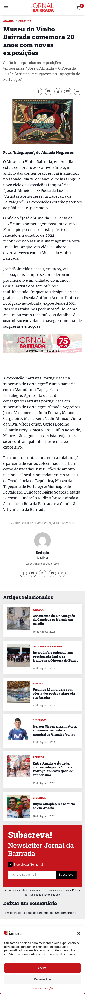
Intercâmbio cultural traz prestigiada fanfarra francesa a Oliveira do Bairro (55, 656)
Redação (42, 553)
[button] (79, 933)
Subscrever (66, 874)
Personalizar (42, 979)
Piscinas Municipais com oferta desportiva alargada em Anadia (54, 693)
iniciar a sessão (25, 913)
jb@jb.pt (42, 557)
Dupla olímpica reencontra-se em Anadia (54, 806)
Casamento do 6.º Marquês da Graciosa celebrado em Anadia (54, 619)
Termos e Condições (42, 988)
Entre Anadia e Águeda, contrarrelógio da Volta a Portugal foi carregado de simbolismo (53, 769)
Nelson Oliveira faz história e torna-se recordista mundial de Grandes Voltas (55, 730)
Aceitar (42, 968)
